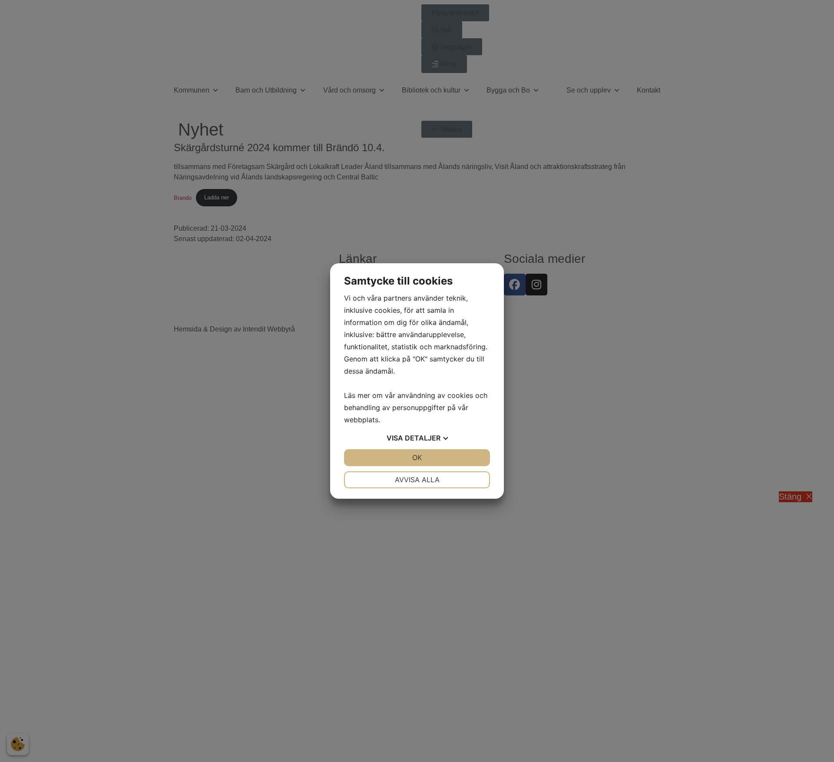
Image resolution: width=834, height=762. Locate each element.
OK (417, 457)
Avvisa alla (417, 479)
